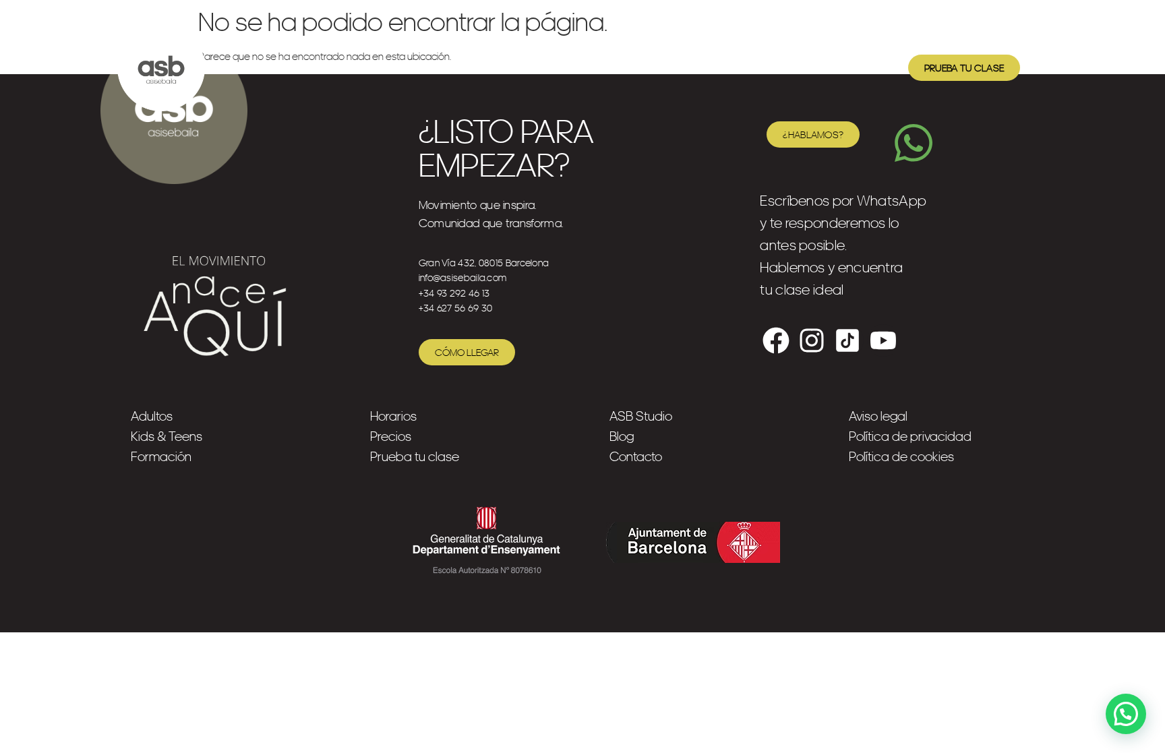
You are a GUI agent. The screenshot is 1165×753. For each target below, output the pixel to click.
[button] (1126, 714)
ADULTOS (275, 67)
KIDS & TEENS (375, 67)
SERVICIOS (645, 67)
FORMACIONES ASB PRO (514, 67)
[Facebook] (776, 340)
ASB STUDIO (747, 67)
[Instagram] (812, 340)
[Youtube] (883, 340)
